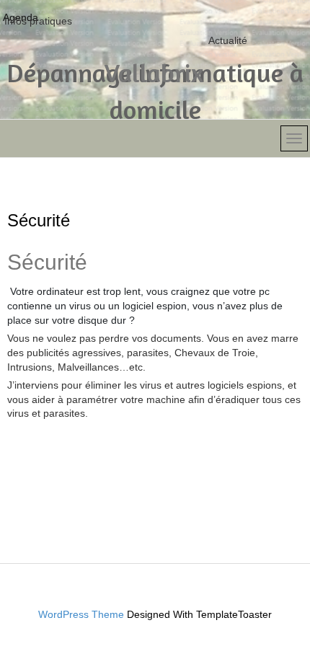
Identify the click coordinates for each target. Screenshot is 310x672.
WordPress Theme (81, 614)
